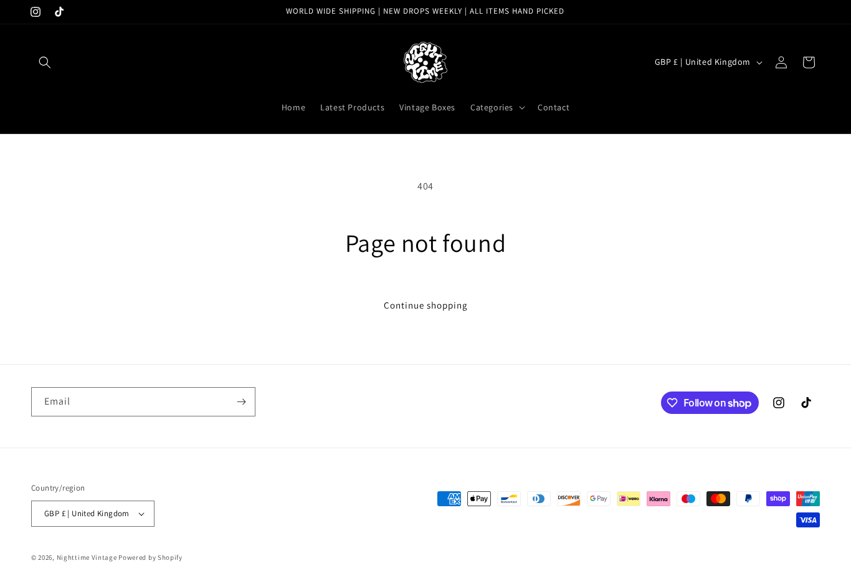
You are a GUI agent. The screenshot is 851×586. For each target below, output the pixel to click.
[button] (45, 62)
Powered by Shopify (150, 557)
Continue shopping (426, 305)
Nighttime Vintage (87, 557)
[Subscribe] (241, 401)
